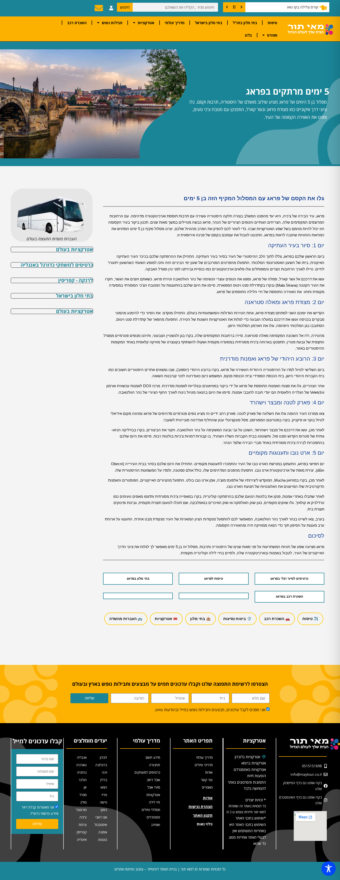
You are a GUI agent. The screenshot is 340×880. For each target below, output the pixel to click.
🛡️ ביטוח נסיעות (237, 619)
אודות (209, 772)
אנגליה (82, 757)
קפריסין (82, 832)
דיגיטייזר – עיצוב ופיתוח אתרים (136, 869)
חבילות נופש (112, 22)
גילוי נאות (205, 823)
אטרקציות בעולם (74, 249)
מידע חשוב (152, 757)
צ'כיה (83, 817)
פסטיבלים (153, 817)
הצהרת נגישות (200, 806)
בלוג (248, 35)
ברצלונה (101, 764)
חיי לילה (154, 802)
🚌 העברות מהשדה (125, 619)
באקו (104, 809)
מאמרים (207, 787)
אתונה (102, 832)
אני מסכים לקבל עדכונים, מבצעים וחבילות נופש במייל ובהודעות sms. (209, 710)
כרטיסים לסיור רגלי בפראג (289, 578)
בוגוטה (102, 839)
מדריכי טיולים (204, 764)
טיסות (272, 22)
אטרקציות (146, 22)
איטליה (82, 839)
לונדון (103, 757)
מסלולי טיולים (151, 809)
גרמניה (82, 772)
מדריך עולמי (174, 22)
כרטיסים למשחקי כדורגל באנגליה (57, 264)
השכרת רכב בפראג (289, 596)
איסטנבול (100, 824)
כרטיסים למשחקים (147, 772)
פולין (84, 802)
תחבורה (154, 764)
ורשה (103, 802)
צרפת (83, 824)
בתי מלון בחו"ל (245, 22)
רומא (104, 787)
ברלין (103, 779)
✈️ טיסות (310, 619)
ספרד (83, 794)
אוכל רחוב (153, 779)
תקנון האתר (203, 815)
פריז (104, 794)
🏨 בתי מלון (200, 619)
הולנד (83, 779)
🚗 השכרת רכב (277, 619)
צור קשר (207, 779)
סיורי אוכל (153, 787)
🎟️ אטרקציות (166, 619)
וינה (104, 772)
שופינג (155, 824)
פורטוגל (81, 809)
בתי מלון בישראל (208, 22)
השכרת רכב (77, 22)
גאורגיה (81, 764)
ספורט (272, 35)
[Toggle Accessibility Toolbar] (328, 868)
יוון (85, 787)
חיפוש (125, 7)
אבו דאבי (101, 817)
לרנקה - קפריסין (75, 280)
